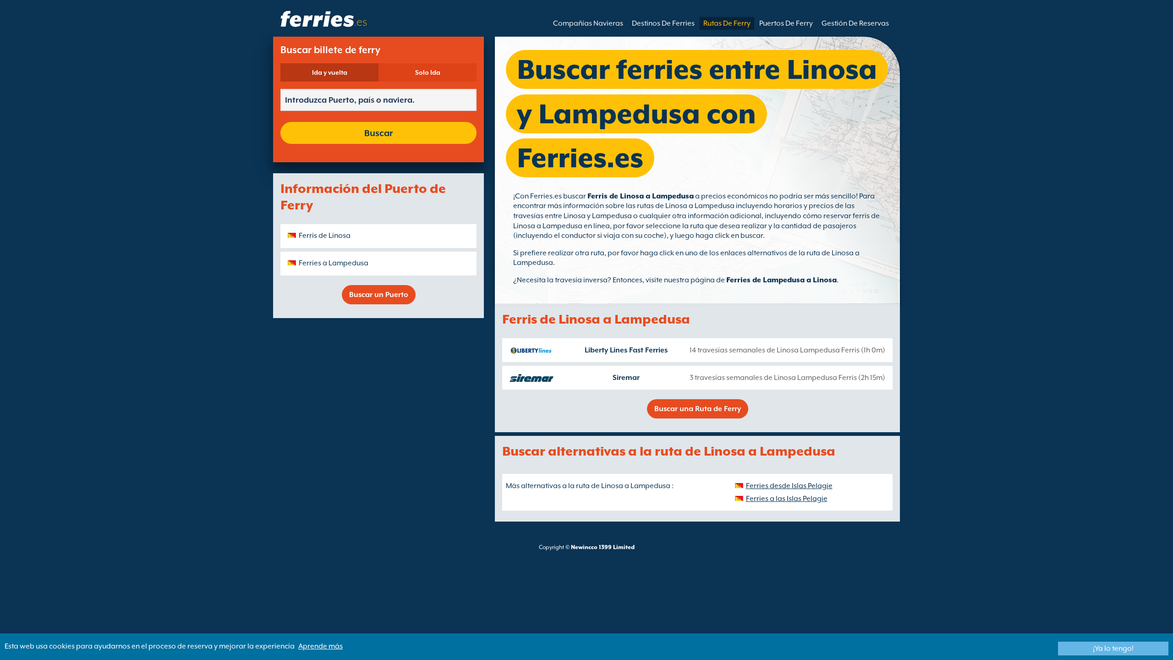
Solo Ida (427, 72)
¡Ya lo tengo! (1113, 648)
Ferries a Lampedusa (333, 263)
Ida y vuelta (329, 72)
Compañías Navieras (588, 23)
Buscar (378, 133)
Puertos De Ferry (786, 23)
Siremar (626, 378)
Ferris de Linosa (325, 235)
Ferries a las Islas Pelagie (787, 499)
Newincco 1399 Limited (603, 547)
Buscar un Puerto (378, 295)
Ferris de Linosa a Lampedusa (640, 196)
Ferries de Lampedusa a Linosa (781, 280)
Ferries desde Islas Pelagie (789, 486)
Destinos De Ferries (663, 23)
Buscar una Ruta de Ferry (697, 409)
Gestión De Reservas (855, 23)
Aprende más (320, 646)
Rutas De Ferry (727, 23)
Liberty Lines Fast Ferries (626, 350)
